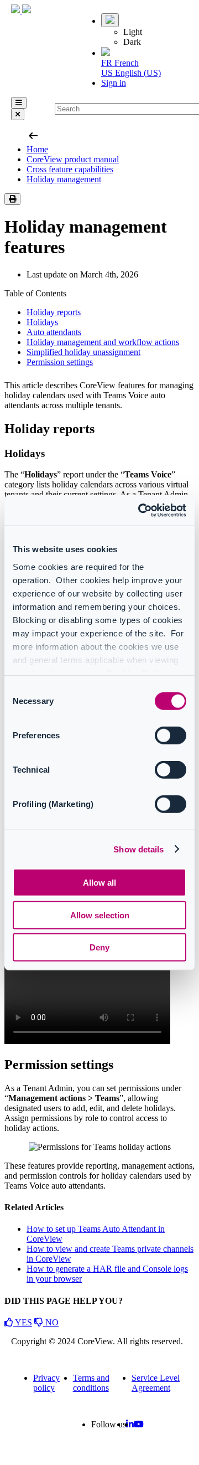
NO (51, 1322)
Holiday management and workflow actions (103, 342)
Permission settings (60, 362)
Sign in (113, 83)
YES (22, 1322)
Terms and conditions (91, 1382)
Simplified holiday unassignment (83, 352)
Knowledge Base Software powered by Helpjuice (100, 1454)
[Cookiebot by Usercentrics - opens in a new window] (140, 510)
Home (37, 149)
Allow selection (99, 914)
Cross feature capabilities (70, 169)
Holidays (42, 322)
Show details (138, 849)
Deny (99, 947)
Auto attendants (54, 332)
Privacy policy (46, 1382)
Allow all (99, 882)
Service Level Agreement (156, 1382)
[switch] (170, 735)
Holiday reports (54, 312)
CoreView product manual (73, 159)
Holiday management (64, 179)
